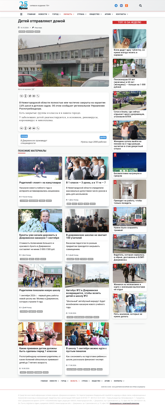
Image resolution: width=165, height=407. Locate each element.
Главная (31, 14)
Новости (42, 14)
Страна (80, 14)
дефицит (70, 259)
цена (37, 259)
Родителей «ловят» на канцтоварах (40, 182)
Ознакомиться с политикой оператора (124, 403)
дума (77, 259)
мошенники (33, 200)
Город (55, 14)
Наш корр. (38, 28)
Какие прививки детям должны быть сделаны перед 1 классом (38, 350)
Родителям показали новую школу (39, 290)
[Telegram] (29, 96)
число (86, 204)
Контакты (121, 14)
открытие (23, 311)
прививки (38, 372)
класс (74, 204)
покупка (87, 369)
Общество (94, 14)
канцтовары (71, 369)
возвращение (79, 317)
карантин (30, 31)
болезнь (22, 31)
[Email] (34, 96)
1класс (23, 372)
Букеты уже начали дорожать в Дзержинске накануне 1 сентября (39, 236)
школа (37, 31)
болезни (30, 372)
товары (42, 200)
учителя (83, 259)
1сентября (24, 200)
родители (32, 311)
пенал (80, 369)
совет (93, 369)
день (69, 204)
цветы (31, 259)
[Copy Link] (38, 96)
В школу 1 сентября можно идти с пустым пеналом (86, 350)
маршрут (89, 317)
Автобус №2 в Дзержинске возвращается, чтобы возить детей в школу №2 (83, 293)
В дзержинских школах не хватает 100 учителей (86, 236)
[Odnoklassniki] (25, 96)
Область (68, 14)
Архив (108, 14)
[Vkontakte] (21, 96)
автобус (70, 317)
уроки (80, 204)
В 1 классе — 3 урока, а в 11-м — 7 (86, 182)
